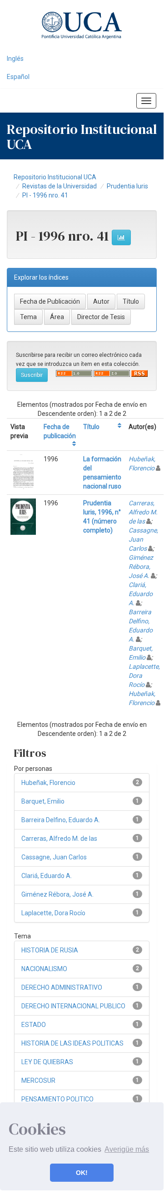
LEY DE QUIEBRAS (47, 1062)
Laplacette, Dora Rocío (53, 913)
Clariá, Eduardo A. (141, 594)
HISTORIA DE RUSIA (49, 950)
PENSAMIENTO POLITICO (57, 1099)
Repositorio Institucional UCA (55, 177)
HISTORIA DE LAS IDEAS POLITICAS (72, 1043)
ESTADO (33, 1024)
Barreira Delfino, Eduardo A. (60, 820)
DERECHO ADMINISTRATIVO (61, 987)
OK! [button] (82, 1172)
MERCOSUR (38, 1080)
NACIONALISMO (44, 968)
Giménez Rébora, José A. (141, 566)
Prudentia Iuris (127, 186)
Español (18, 76)
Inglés (15, 58)
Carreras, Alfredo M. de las (143, 512)
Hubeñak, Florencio (48, 782)
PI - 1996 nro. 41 (45, 195)
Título (91, 426)
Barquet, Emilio (43, 801)
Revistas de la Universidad (59, 186)
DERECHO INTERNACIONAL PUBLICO (73, 1006)
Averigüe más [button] (126, 1149)
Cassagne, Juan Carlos (54, 857)
